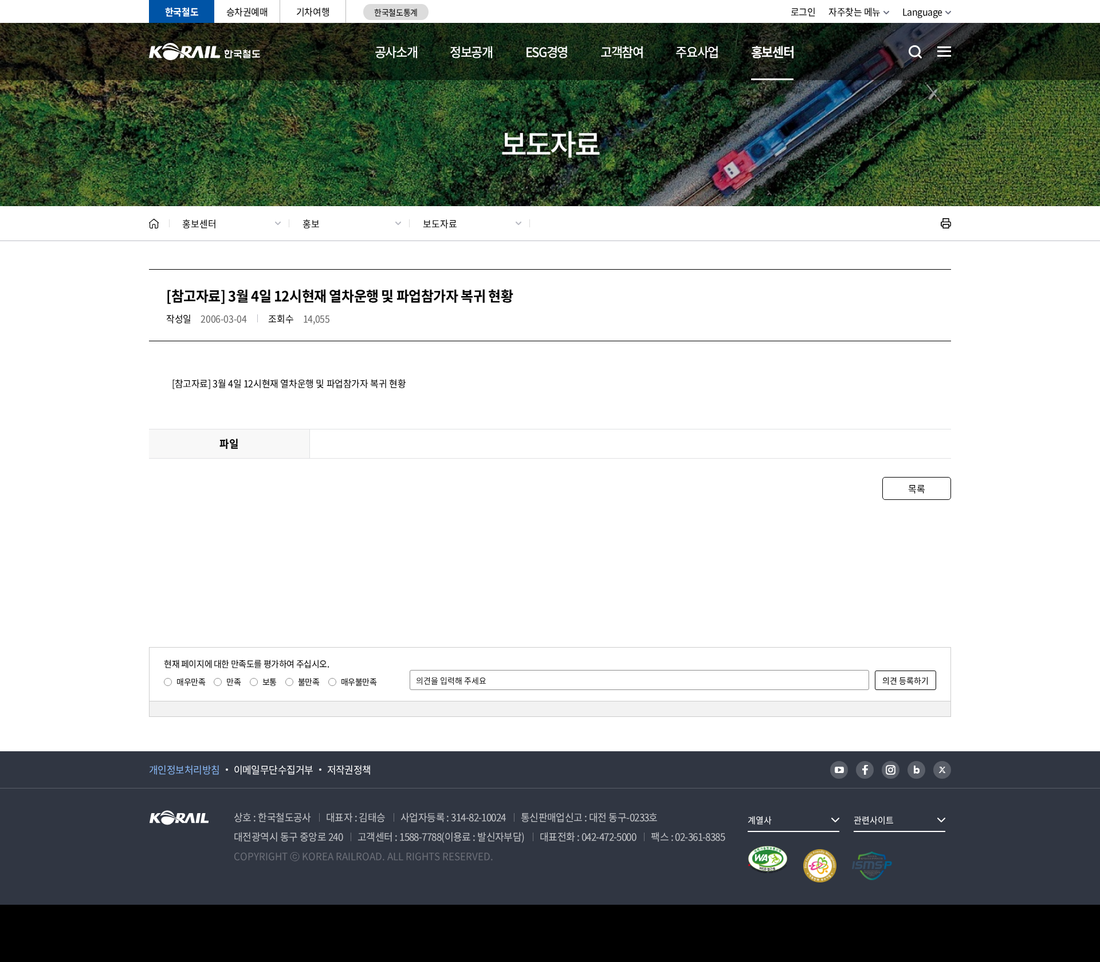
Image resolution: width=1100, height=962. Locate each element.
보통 (269, 681)
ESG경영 (546, 51)
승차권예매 (247, 11)
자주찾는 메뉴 (854, 11)
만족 (233, 681)
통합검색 (915, 51)
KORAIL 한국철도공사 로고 (205, 51)
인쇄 (946, 223)
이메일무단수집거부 (273, 769)
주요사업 (696, 51)
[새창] (839, 770)
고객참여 (621, 51)
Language (922, 11)
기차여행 (312, 11)
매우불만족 (359, 681)
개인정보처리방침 (184, 769)
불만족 (309, 681)
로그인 (803, 11)
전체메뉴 (944, 51)
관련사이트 (874, 820)
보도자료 (440, 223)
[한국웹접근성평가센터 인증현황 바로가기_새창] (768, 866)
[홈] (154, 223)
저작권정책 (349, 769)
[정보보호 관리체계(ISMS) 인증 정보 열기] (872, 866)
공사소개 (396, 51)
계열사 (760, 820)
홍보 (311, 223)
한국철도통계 (395, 12)
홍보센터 (772, 51)
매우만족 (190, 681)
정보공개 (471, 51)
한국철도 (181, 11)
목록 (916, 488)
